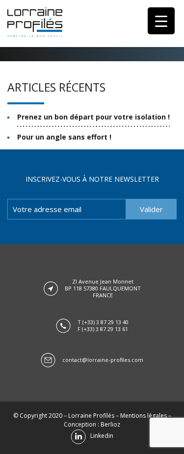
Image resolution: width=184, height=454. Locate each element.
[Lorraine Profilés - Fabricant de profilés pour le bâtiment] (34, 22)
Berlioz (110, 424)
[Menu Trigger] (161, 20)
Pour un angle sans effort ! (64, 137)
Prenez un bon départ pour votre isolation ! (93, 116)
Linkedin (99, 435)
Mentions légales (143, 415)
